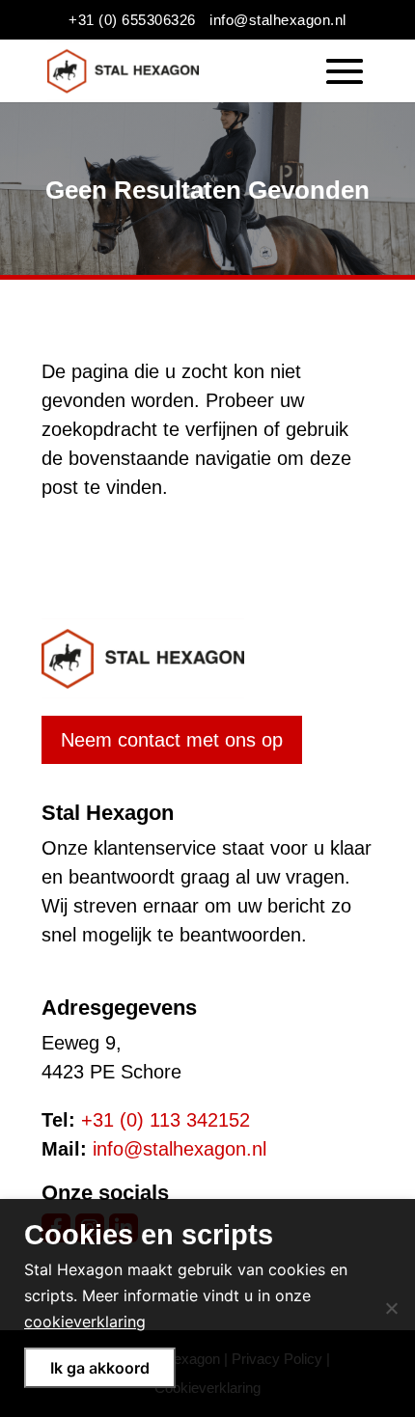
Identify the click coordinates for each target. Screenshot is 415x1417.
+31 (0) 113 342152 (165, 1120)
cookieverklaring (85, 1321)
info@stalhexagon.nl (277, 20)
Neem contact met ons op (172, 739)
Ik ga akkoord (100, 1367)
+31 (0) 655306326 (132, 20)
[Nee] (391, 1308)
